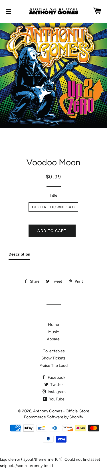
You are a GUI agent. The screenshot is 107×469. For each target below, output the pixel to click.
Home (53, 324)
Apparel (53, 339)
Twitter (56, 384)
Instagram (56, 391)
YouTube (56, 399)
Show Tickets (53, 358)
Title (53, 195)
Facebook (56, 377)
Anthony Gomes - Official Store (61, 411)
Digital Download (53, 207)
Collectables (54, 351)
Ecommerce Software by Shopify (53, 417)
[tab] (19, 255)
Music (53, 332)
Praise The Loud (53, 365)
